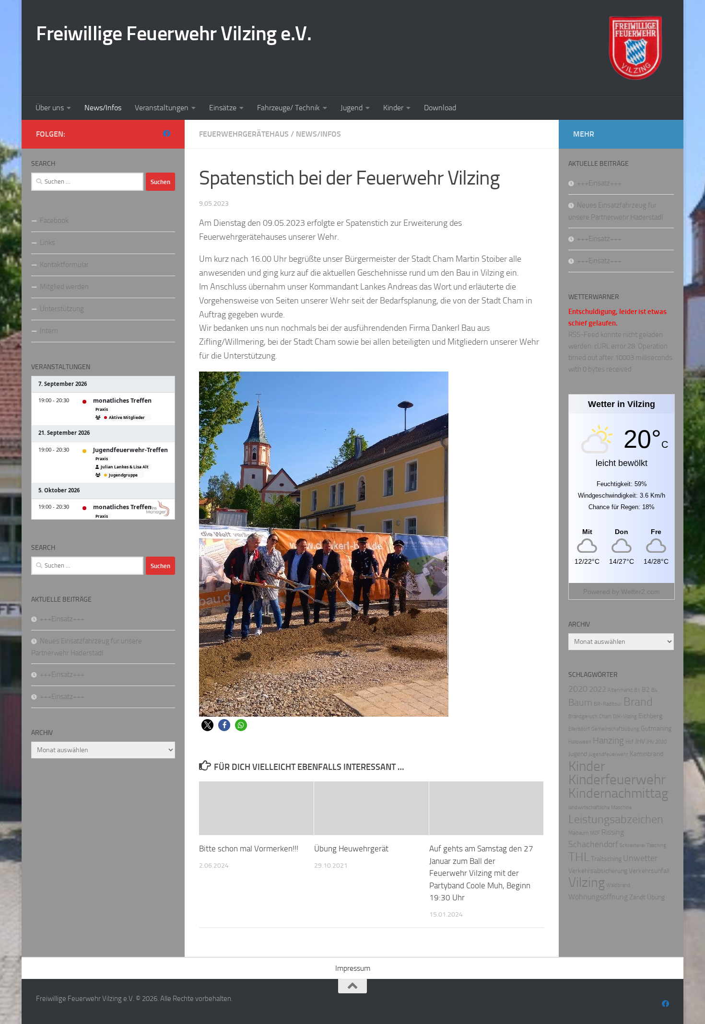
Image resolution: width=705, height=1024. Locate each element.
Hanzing (608, 740)
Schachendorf (593, 844)
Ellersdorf (579, 729)
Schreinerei (632, 845)
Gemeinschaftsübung (615, 729)
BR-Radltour (608, 704)
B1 (637, 690)
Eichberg (650, 716)
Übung (656, 897)
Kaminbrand (646, 754)
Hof (629, 742)
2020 (578, 689)
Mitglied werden (64, 286)
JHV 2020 (656, 742)
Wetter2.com (640, 591)
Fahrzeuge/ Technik (288, 107)
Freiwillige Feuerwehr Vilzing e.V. (173, 34)
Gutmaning (656, 728)
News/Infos (102, 107)
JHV (640, 741)
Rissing (612, 832)
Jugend (352, 107)
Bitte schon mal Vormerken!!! (248, 848)
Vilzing (586, 882)
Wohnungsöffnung (598, 896)
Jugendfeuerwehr (608, 754)
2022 (597, 689)
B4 (654, 690)
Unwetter (640, 858)
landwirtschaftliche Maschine (600, 807)
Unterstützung (62, 308)
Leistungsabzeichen (615, 819)
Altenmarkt (620, 690)
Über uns (49, 107)
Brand (638, 702)
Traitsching (606, 859)
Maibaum (578, 833)
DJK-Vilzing (625, 716)
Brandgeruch (583, 716)
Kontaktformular (64, 264)
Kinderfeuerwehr (617, 779)
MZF (595, 833)
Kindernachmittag (618, 793)
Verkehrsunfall (649, 871)
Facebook (54, 220)
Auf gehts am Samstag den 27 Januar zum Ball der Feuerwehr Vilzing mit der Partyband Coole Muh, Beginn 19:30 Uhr (481, 873)
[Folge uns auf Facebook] (166, 134)
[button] (207, 725)
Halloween (579, 742)
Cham (605, 716)
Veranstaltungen (161, 107)
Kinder (393, 107)
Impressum (352, 968)
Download (440, 107)
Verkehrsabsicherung (597, 871)
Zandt (637, 897)
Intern (49, 330)
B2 (646, 690)
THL (578, 856)
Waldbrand (618, 885)
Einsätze (222, 107)
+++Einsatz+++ (62, 619)
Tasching (656, 845)
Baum (580, 702)
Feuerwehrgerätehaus (244, 134)
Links (47, 242)
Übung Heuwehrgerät (351, 848)
